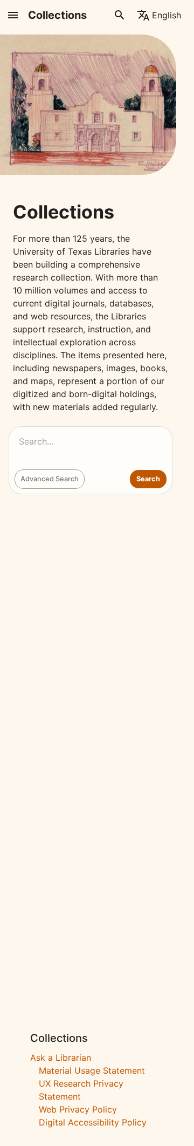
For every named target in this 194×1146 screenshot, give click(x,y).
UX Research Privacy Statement (81, 1090)
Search (148, 479)
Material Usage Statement (92, 1070)
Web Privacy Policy (78, 1109)
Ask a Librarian (60, 1057)
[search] (119, 15)
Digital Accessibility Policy (93, 1122)
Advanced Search (49, 479)
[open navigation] (13, 15)
